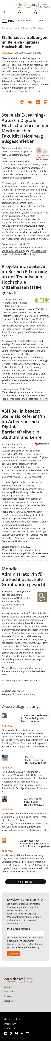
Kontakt (8, 986)
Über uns (9, 991)
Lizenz (37, 680)
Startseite (7, 28)
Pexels (32, 680)
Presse (7, 996)
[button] (5, 21)
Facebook (25, 680)
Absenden (13, 953)
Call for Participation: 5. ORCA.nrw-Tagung (35, 759)
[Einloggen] (19, 11)
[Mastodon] (11, 1033)
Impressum (10, 1023)
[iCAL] (27, 1033)
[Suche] (3, 11)
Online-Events (24, 20)
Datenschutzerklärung (28, 947)
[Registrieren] (35, 11)
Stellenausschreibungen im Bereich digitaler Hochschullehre (35, 718)
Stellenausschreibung (13, 250)
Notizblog (38, 28)
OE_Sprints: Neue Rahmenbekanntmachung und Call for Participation (34, 843)
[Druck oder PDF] (22, 102)
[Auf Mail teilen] (30, 102)
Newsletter (10, 1000)
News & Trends (22, 28)
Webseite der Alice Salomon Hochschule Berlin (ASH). (25, 555)
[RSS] (22, 1033)
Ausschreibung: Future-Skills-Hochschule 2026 (34, 801)
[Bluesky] (17, 1033)
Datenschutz (10, 1028)
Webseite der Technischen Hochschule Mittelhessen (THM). (25, 397)
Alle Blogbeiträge (25, 881)
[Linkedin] (6, 1033)
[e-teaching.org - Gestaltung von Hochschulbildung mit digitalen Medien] (33, 4)
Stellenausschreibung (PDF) (16, 553)
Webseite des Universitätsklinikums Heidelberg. (24, 252)
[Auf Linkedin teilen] (38, 102)
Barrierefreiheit (12, 1019)
